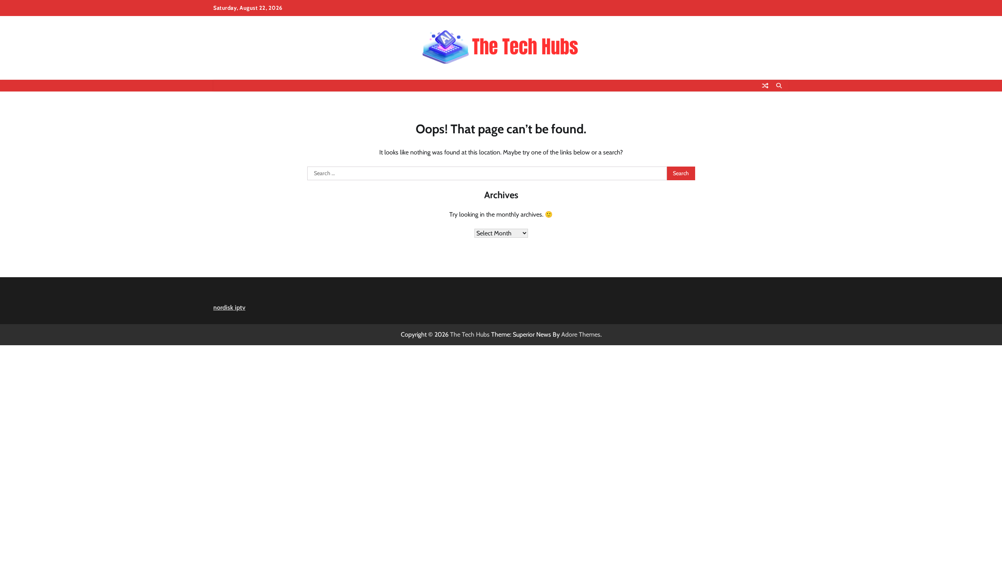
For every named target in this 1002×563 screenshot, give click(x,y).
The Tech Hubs (470, 334)
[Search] (779, 85)
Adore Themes (580, 334)
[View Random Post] (765, 85)
